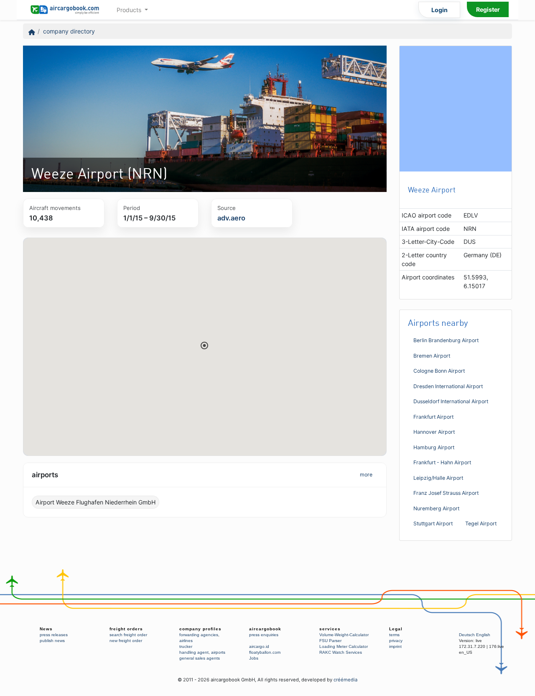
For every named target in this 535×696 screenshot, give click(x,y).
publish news (52, 640)
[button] (204, 345)
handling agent (194, 652)
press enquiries (263, 634)
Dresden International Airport (448, 386)
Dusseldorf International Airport (450, 401)
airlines (186, 640)
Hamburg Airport (433, 447)
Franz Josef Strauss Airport (446, 493)
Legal (396, 629)
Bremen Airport (431, 356)
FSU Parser (330, 640)
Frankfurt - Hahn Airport (442, 462)
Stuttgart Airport (433, 523)
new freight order (126, 640)
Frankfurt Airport (433, 417)
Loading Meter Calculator (343, 646)
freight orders (126, 629)
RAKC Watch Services (340, 652)
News (46, 629)
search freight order (128, 634)
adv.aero (231, 218)
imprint (395, 646)
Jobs (253, 658)
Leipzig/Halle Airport (438, 478)
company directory (69, 31)
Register (488, 9)
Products (130, 9)
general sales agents (199, 658)
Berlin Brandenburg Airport (446, 340)
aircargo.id (259, 646)
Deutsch (467, 634)
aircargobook (265, 629)
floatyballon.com (264, 652)
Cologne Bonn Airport (439, 371)
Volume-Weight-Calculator (344, 634)
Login (439, 9)
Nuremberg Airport (436, 508)
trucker (185, 646)
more (366, 474)
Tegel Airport (481, 523)
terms (394, 634)
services (330, 629)
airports (218, 652)
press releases (54, 634)
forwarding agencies (198, 634)
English (483, 634)
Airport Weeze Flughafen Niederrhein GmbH (95, 502)
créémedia (345, 680)
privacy (396, 640)
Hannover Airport (434, 432)
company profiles (200, 629)
